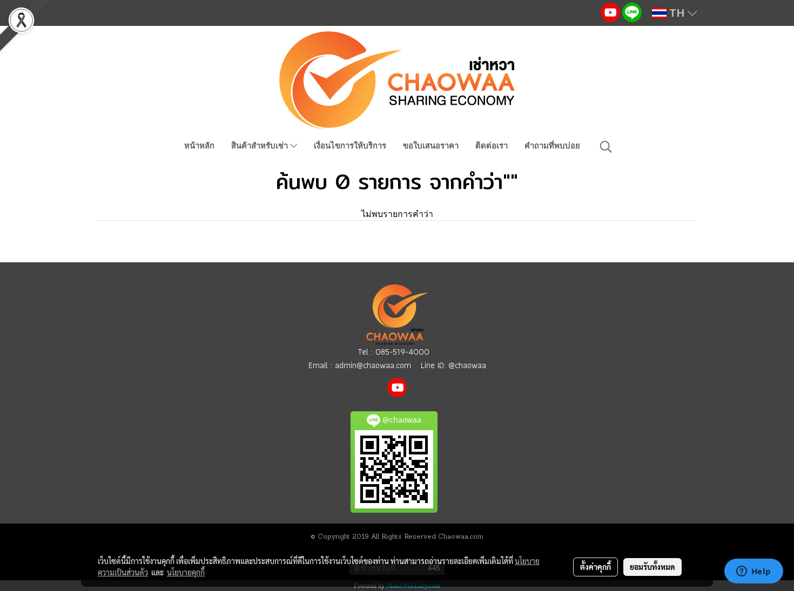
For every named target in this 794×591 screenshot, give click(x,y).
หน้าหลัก (199, 146)
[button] (606, 147)
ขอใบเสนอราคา (431, 146)
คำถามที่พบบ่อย (552, 146)
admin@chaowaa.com (373, 365)
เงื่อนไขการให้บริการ (350, 146)
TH (677, 12)
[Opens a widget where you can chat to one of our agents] (753, 572)
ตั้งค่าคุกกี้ (595, 567)
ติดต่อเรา (491, 146)
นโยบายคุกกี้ (186, 572)
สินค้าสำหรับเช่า (260, 146)
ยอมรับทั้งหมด (652, 567)
